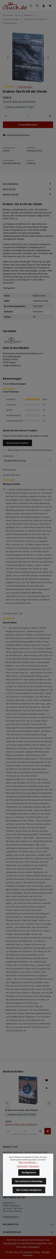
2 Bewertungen (24, 87)
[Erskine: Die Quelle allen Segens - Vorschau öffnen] (46, 1088)
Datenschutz (22, 1166)
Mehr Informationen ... (28, 1162)
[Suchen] (37, 6)
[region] (28, 57)
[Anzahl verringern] (6, 116)
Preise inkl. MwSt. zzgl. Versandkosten (19, 101)
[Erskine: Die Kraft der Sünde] (28, 57)
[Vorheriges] (8, 57)
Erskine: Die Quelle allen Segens (21, 1110)
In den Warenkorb (28, 124)
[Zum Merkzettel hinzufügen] (46, 1080)
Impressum (34, 1166)
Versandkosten (10, 1243)
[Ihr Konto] (44, 6)
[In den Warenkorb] (47, 1131)
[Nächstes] (48, 57)
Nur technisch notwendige (29, 1181)
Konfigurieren (29, 1172)
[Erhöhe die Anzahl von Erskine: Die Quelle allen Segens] (40, 1131)
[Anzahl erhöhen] (50, 116)
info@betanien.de (11, 1217)
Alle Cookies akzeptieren (29, 1190)
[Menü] (31, 6)
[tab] (27, 184)
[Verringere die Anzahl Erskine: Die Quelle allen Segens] (8, 1131)
